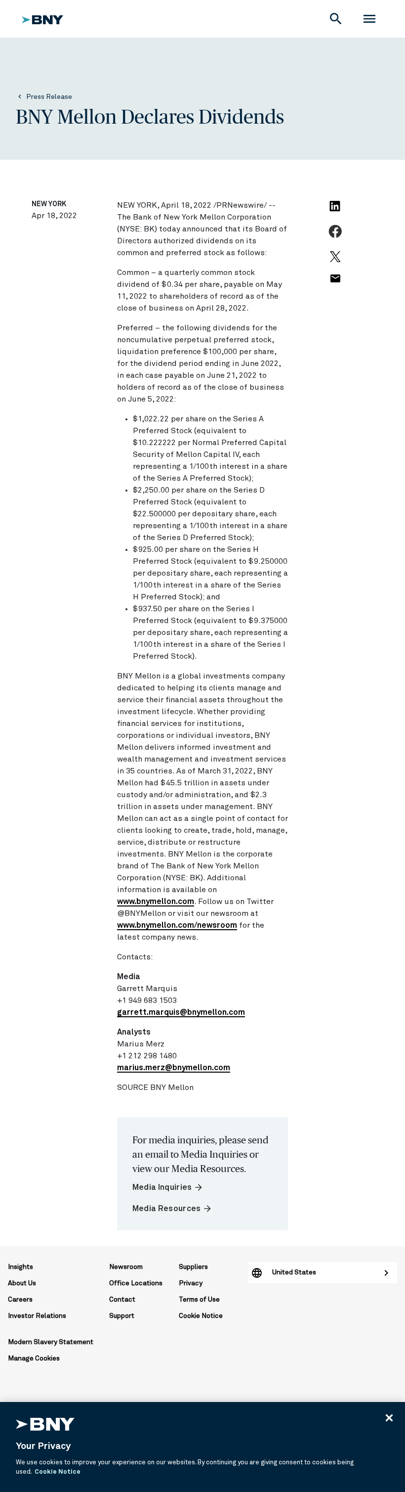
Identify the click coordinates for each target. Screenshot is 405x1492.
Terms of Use (199, 1299)
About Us (22, 1283)
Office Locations (135, 1283)
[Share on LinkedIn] (336, 212)
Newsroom (126, 1267)
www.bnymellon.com (155, 901)
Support (121, 1315)
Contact (122, 1299)
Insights (20, 1267)
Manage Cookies (34, 1358)
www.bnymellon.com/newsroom (177, 925)
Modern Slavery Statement (50, 1342)
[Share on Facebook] (336, 237)
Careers (20, 1299)
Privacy (190, 1283)
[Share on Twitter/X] (336, 261)
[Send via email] (336, 283)
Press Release (49, 96)
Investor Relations (37, 1315)
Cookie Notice (201, 1315)
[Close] (389, 1418)
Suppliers (193, 1267)
